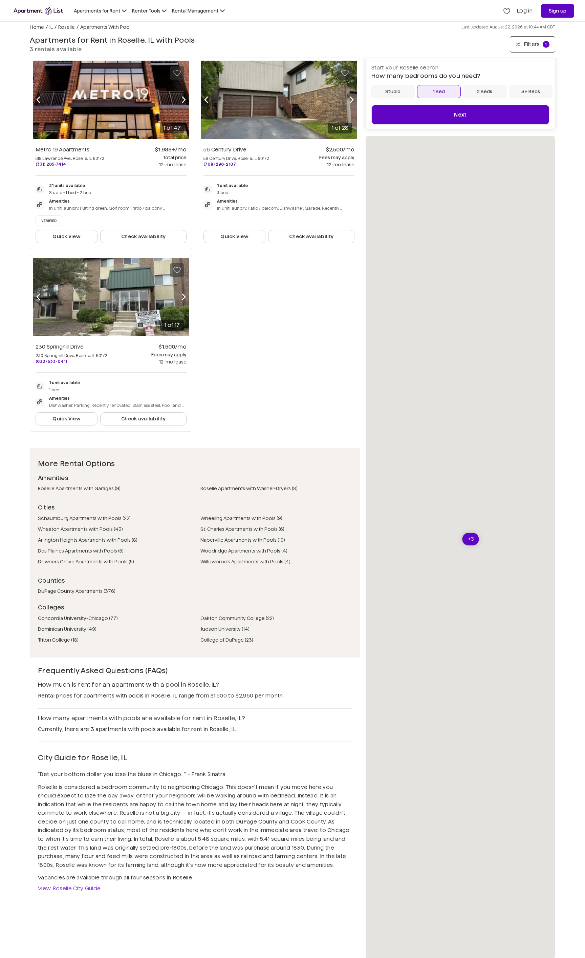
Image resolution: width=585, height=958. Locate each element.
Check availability (143, 236)
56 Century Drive (224, 149)
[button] (471, 539)
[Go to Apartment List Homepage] (38, 11)
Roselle (66, 27)
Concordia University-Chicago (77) (78, 618)
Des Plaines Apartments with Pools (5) (81, 551)
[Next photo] (183, 100)
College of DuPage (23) (226, 640)
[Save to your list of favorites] (177, 73)
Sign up (558, 11)
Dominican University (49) (67, 629)
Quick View (66, 236)
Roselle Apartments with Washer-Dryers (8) (249, 488)
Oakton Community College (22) (237, 618)
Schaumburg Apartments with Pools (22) (84, 518)
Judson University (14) (225, 629)
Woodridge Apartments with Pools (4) (243, 551)
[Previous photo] (38, 100)
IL (51, 27)
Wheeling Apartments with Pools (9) (241, 518)
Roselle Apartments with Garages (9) (79, 488)
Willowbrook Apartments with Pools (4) (245, 561)
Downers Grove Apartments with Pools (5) (86, 561)
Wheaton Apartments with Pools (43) (80, 529)
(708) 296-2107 (219, 164)
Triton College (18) (58, 640)
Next (460, 115)
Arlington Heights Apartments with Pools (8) (87, 540)
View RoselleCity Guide (69, 888)
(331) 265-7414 (51, 164)
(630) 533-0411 (51, 361)
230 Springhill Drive (60, 347)
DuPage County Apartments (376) (76, 591)
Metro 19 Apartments (62, 149)
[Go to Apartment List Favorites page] (507, 11)
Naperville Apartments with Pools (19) (242, 540)
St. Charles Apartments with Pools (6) (242, 529)
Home (37, 27)
